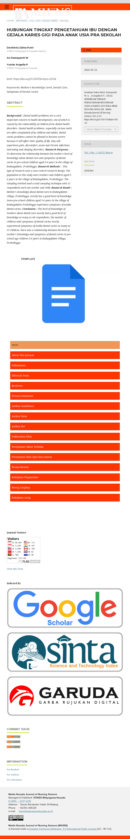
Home (10, 20)
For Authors (13, 774)
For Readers (13, 769)
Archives (21, 20)
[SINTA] (65, 671)
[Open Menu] (6, 6)
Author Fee (18, 426)
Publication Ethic (22, 436)
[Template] (65, 323)
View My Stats (15, 568)
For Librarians (14, 779)
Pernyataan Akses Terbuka (28, 446)
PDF (88, 50)
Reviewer (17, 385)
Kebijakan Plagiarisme (25, 477)
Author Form (19, 416)
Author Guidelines (23, 406)
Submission (19, 365)
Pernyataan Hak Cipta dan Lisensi (32, 456)
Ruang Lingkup (21, 487)
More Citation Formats (99, 129)
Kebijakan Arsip (21, 497)
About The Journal (23, 355)
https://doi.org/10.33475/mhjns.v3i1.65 (34, 79)
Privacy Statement (22, 395)
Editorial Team (20, 375)
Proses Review (20, 467)
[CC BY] (96, 828)
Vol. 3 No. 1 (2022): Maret (43, 20)
